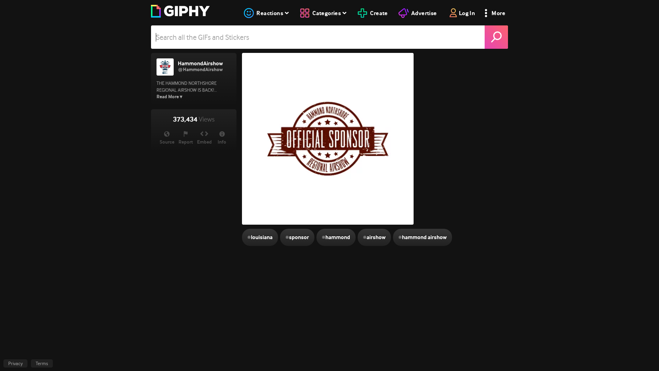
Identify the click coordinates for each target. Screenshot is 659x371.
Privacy (15, 363)
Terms (42, 363)
